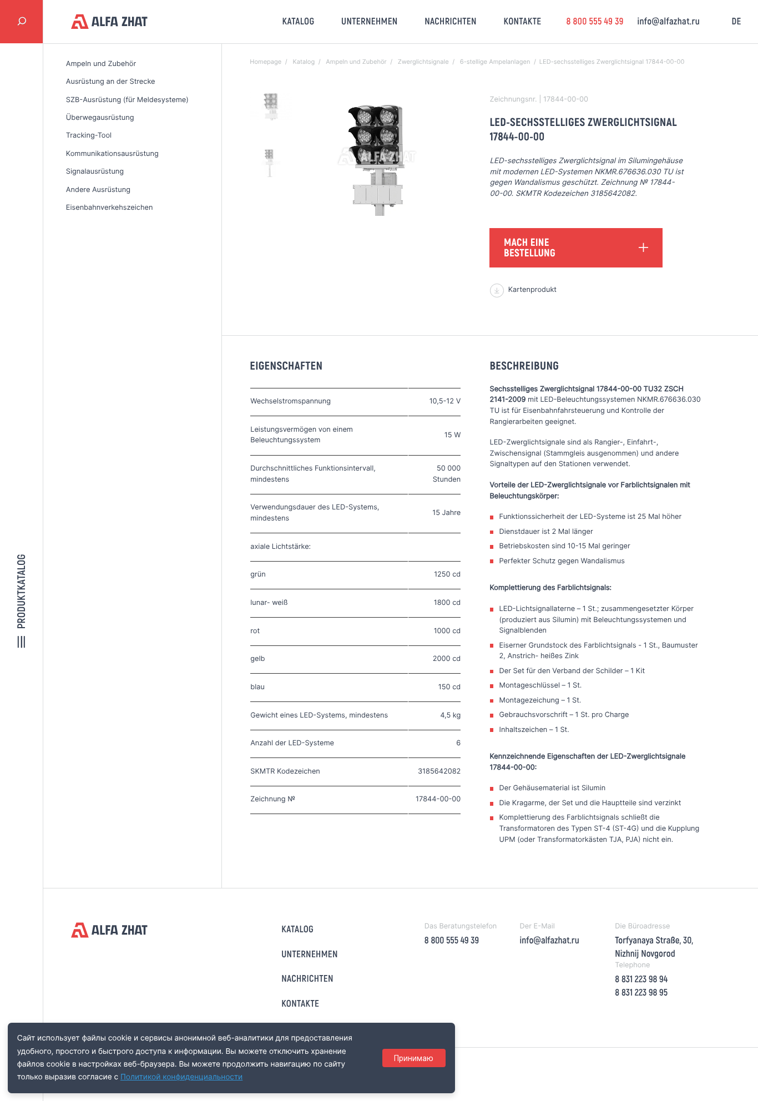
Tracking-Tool (89, 136)
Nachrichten (451, 21)
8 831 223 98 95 (641, 992)
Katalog (298, 21)
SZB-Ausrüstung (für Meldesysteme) (127, 100)
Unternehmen (369, 21)
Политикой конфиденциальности (181, 1077)
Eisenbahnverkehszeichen (109, 208)
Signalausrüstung (95, 172)
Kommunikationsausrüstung (112, 154)
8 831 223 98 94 (641, 978)
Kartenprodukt (532, 290)
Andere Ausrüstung (98, 190)
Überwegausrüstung (100, 118)
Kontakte (523, 21)
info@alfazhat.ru (668, 21)
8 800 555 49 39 (594, 21)
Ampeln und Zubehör (101, 64)
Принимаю (413, 1058)
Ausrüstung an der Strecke (110, 82)
